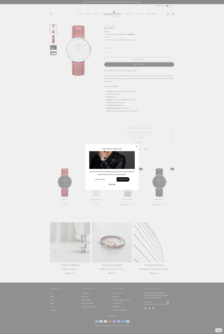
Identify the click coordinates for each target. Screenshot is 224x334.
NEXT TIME (112, 184)
